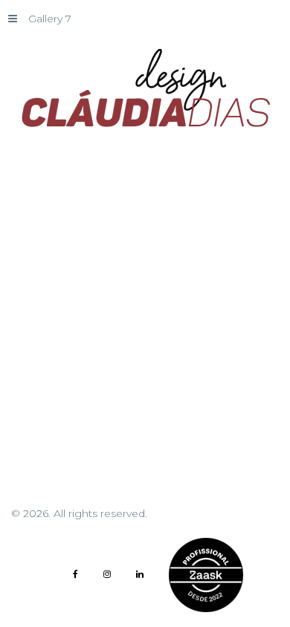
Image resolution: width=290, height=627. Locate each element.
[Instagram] (107, 574)
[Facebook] (75, 574)
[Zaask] (206, 575)
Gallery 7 (49, 18)
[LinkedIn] (140, 574)
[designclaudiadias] (145, 88)
